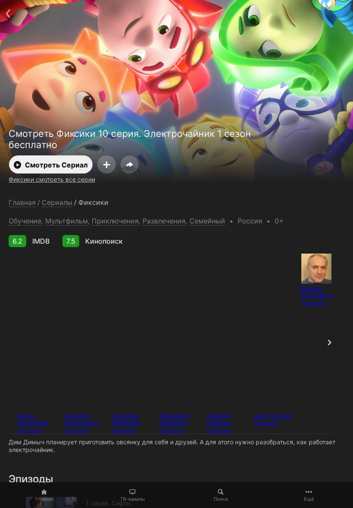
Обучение (25, 221)
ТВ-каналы (132, 499)
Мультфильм (66, 221)
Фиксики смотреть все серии (52, 179)
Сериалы (57, 202)
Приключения (115, 221)
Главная (44, 499)
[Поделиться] (130, 164)
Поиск (221, 499)
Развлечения (164, 221)
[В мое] (106, 164)
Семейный (207, 221)
